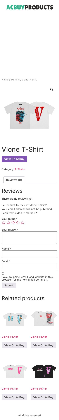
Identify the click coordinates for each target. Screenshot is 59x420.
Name (6, 248)
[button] (52, 90)
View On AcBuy (14, 159)
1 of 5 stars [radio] (4, 223)
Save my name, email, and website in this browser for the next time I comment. (27, 278)
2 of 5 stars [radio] (8, 223)
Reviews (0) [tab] (14, 180)
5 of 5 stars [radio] (23, 223)
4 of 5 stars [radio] (18, 223)
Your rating (10, 218)
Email (6, 261)
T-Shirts (15, 79)
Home (5, 79)
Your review (10, 229)
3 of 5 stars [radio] (13, 223)
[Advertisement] (29, 46)
